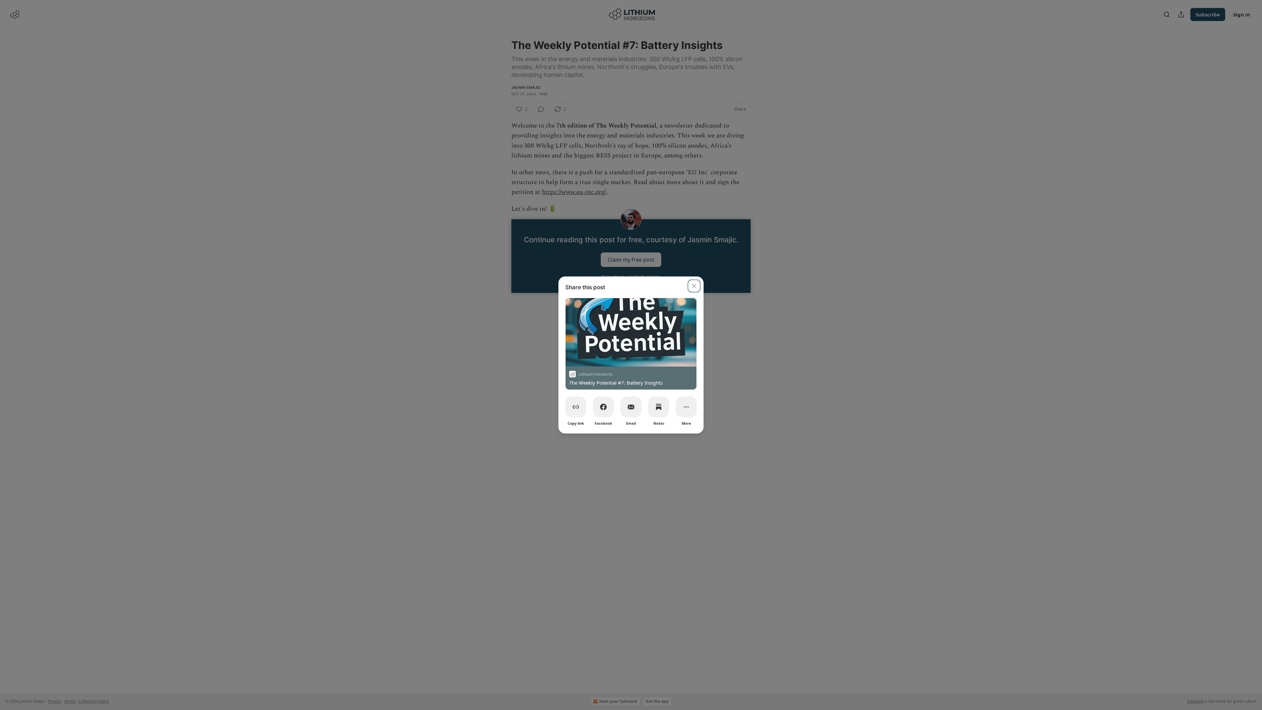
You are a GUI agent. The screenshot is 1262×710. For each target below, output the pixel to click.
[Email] (631, 406)
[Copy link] (575, 406)
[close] (694, 286)
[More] (686, 406)
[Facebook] (603, 406)
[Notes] (658, 406)
